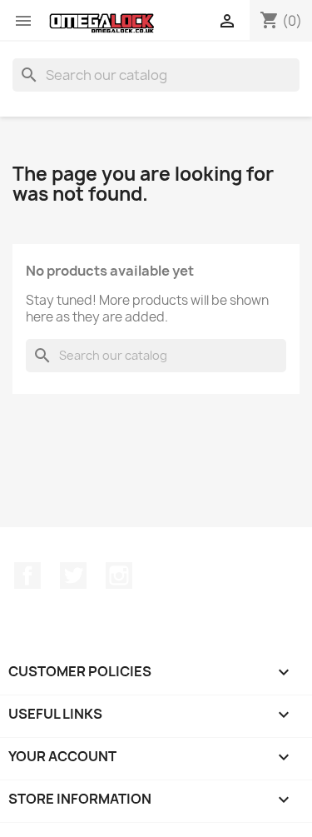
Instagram (119, 575)
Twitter (73, 575)
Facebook (27, 575)
